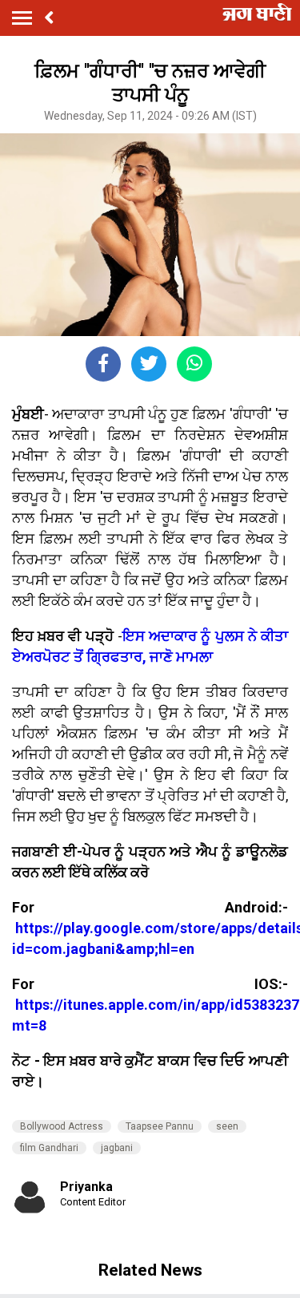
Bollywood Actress (61, 1126)
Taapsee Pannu (160, 1126)
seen (227, 1126)
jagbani (117, 1148)
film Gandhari (49, 1148)
